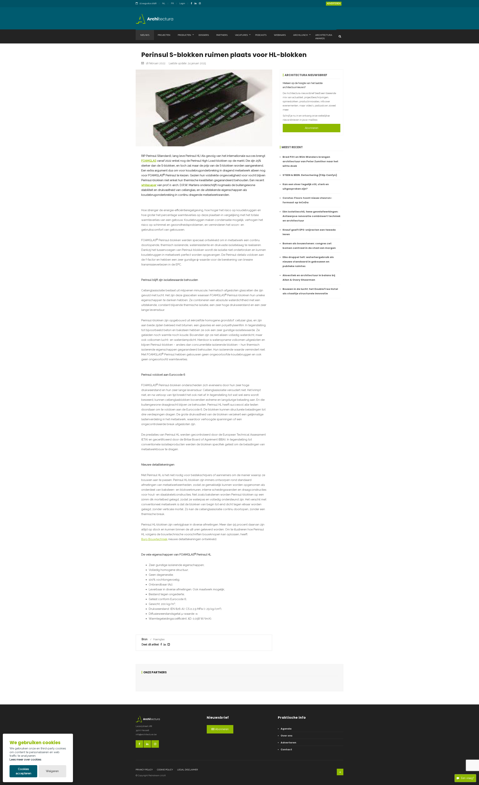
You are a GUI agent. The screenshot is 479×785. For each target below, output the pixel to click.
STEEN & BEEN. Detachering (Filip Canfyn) (310, 175)
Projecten (164, 35)
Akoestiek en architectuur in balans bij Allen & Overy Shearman (309, 278)
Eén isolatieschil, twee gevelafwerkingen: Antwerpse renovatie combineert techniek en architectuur (311, 216)
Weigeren (52, 771)
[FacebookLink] (192, 3)
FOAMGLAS (148, 160)
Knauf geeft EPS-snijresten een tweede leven (309, 232)
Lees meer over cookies (25, 759)
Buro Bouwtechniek (154, 539)
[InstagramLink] (201, 3)
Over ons (286, 735)
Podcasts (260, 35)
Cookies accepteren (23, 771)
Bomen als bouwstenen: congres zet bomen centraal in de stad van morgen (309, 246)
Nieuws (144, 35)
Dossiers (204, 35)
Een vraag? (467, 778)
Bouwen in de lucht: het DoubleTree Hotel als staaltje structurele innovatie (310, 291)
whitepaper (148, 185)
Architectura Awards (323, 37)
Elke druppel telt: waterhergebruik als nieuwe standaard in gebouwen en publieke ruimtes (308, 261)
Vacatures (241, 35)
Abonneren (311, 127)
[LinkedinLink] (196, 3)
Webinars (280, 35)
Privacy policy (144, 769)
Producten (184, 35)
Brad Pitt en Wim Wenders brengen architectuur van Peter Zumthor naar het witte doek (310, 161)
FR (172, 3)
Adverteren (334, 3)
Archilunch (300, 35)
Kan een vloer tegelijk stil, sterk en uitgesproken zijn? (306, 186)
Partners (222, 35)
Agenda (286, 728)
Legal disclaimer (187, 769)
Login (182, 3)
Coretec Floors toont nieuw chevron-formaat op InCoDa (307, 200)
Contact (286, 749)
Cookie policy (165, 769)
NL (163, 3)
